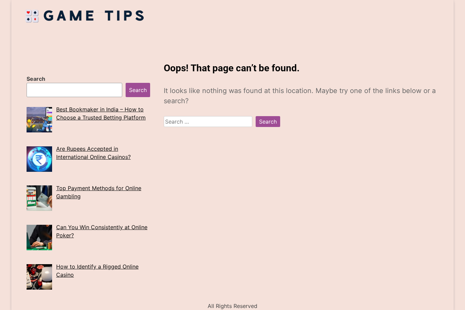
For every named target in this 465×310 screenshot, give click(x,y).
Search (36, 78)
